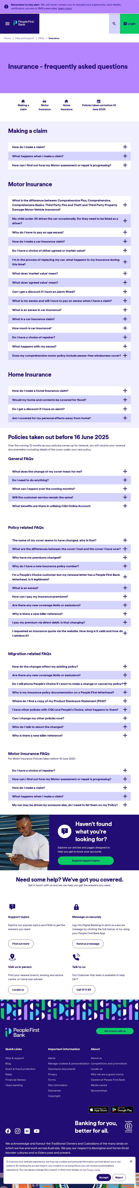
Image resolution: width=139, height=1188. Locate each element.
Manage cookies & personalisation (69, 1063)
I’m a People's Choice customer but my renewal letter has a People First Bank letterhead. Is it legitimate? (66, 577)
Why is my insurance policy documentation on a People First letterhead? (63, 692)
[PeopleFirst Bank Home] (24, 24)
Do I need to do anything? (30, 480)
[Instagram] (17, 1132)
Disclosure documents (61, 1068)
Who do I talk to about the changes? (37, 726)
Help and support (24, 38)
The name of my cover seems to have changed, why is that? (54, 540)
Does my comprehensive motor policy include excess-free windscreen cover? (66, 355)
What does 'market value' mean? (35, 273)
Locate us (96, 1068)
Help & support (14, 1058)
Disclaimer (54, 1090)
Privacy (52, 1074)
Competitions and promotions (109, 1063)
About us (96, 1058)
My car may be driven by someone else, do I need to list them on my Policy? (65, 805)
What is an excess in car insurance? (36, 309)
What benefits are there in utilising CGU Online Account (51, 506)
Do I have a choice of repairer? (33, 337)
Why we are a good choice (107, 1074)
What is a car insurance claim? (33, 319)
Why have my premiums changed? (36, 557)
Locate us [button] (18, 989)
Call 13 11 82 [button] (83, 989)
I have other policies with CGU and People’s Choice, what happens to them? (65, 709)
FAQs (41, 38)
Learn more (65, 8)
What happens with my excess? (34, 346)
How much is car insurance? (32, 328)
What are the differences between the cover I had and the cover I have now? (66, 548)
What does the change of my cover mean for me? (47, 471)
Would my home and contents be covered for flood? (49, 399)
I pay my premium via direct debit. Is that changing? (48, 622)
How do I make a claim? (28, 147)
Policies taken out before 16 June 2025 (98, 105)
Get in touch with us (114, 1031)
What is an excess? (25, 588)
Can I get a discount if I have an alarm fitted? (43, 291)
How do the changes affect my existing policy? (45, 666)
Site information (57, 1085)
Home (7, 38)
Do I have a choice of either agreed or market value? (48, 250)
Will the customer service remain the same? (42, 497)
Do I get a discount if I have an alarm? (38, 409)
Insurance (54, 38)
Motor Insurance (43, 105)
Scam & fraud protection (20, 1068)
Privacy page (93, 1169)
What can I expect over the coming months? (43, 488)
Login (132, 23)
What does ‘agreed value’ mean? (35, 282)
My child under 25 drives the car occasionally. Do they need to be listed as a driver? (65, 221)
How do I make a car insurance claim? (38, 241)
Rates (8, 1074)
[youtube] (36, 1132)
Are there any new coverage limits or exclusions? (46, 605)
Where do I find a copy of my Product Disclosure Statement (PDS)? (59, 701)
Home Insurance (65, 105)
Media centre (99, 1085)
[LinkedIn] (27, 1132)
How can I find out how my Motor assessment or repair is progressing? (61, 165)
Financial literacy (15, 1079)
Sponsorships (99, 1090)
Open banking (14, 1085)
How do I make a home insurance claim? (40, 390)
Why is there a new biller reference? (37, 613)
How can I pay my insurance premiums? (40, 596)
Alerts (51, 1058)
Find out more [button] (20, 943)
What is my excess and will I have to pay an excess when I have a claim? (62, 300)
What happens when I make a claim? (37, 156)
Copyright (54, 1096)
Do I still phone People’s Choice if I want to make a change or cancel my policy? (67, 683)
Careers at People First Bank (108, 1079)
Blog (8, 1063)
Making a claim (22, 105)
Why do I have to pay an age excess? (38, 232)
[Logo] (22, 1033)
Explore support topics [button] (86, 860)
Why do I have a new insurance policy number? (45, 566)
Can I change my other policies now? (38, 718)
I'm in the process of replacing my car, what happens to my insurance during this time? (66, 262)
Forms (52, 1079)
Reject (119, 1177)
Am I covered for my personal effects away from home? (51, 418)
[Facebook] (8, 1132)
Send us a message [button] (87, 943)
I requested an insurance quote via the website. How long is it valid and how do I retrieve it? (67, 633)
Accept (103, 1177)
